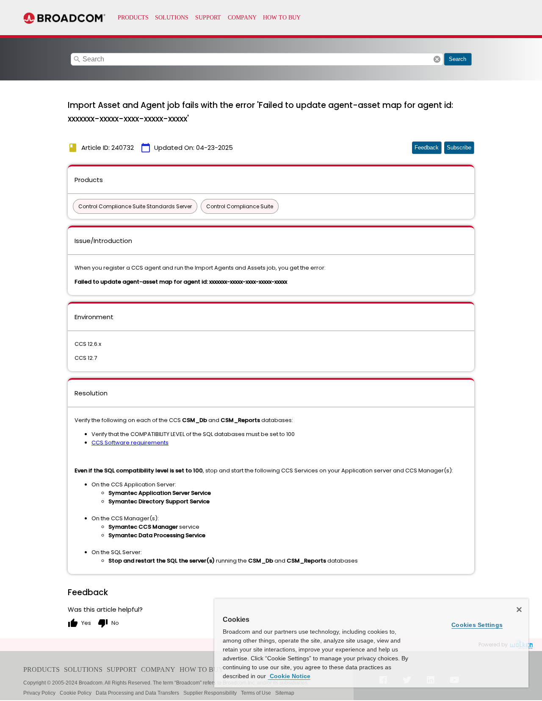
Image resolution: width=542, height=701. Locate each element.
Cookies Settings (477, 624)
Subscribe (459, 147)
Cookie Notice (289, 676)
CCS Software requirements (130, 443)
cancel (437, 59)
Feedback (427, 147)
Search (457, 59)
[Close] (519, 609)
